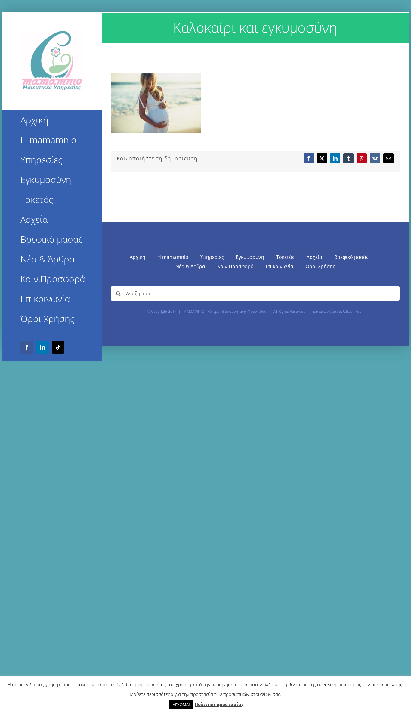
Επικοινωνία (279, 266)
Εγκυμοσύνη (250, 257)
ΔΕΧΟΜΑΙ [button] (181, 704)
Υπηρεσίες (212, 257)
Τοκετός (285, 257)
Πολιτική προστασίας (219, 704)
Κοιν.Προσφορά (235, 266)
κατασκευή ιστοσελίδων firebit (338, 311)
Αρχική (137, 257)
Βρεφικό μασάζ (351, 257)
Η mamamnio (172, 257)
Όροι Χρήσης (320, 266)
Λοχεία (314, 257)
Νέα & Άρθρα (190, 266)
